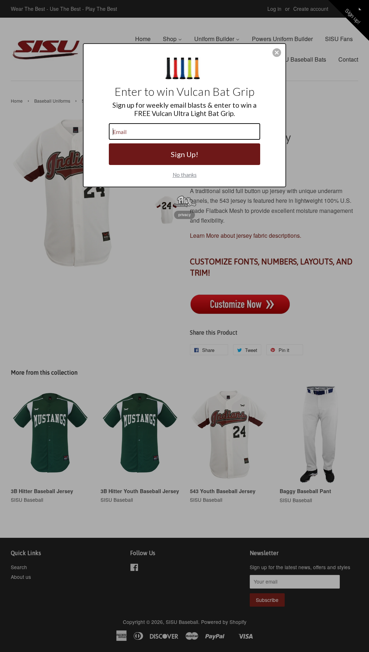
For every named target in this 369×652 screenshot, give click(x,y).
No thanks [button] (185, 174)
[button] (276, 52)
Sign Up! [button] (184, 154)
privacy (184, 214)
